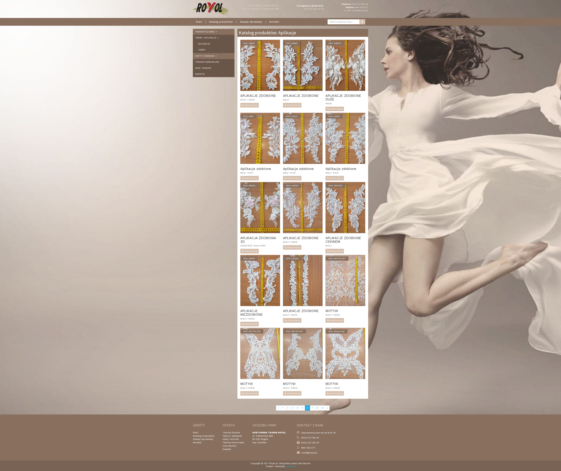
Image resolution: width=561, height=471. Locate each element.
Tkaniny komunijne (207, 62)
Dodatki (200, 74)
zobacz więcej (250, 105)
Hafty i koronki (231, 439)
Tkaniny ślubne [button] (205, 31)
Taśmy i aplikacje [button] (206, 37)
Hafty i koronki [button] (205, 56)
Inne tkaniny (203, 68)
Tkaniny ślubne (231, 432)
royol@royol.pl (360, 10)
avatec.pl (290, 466)
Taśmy (201, 50)
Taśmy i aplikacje (232, 435)
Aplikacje (204, 44)
